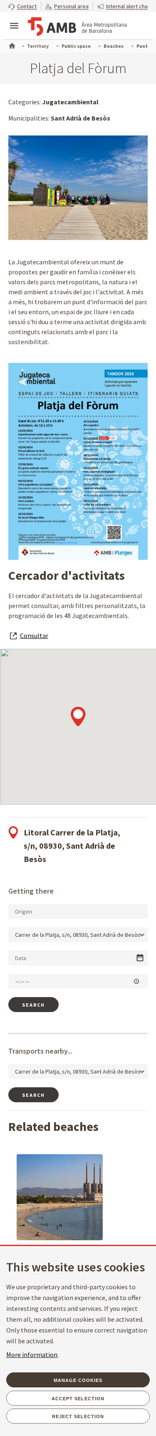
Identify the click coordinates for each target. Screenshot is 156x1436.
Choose (140, 957)
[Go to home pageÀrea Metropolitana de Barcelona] (77, 26)
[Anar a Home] (11, 45)
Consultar (34, 635)
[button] (22, 6)
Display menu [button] (14, 18)
